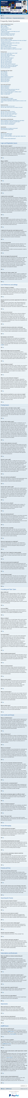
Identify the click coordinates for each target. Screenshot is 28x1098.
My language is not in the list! (6, 44)
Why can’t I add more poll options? (7, 57)
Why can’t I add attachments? (6, 61)
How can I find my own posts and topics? (8, 116)
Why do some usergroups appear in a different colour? (11, 91)
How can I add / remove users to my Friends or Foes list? (12, 107)
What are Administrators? (5, 85)
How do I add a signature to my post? (8, 55)
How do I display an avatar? (6, 46)
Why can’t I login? (4, 30)
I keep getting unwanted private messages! (9, 99)
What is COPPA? (4, 26)
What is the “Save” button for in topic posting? (9, 65)
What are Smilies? (4, 74)
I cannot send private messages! (7, 98)
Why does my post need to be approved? (8, 66)
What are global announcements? (7, 76)
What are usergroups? (5, 88)
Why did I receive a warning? (6, 62)
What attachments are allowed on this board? (9, 128)
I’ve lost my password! (5, 32)
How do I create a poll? (5, 56)
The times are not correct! (6, 41)
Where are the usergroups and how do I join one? (10, 89)
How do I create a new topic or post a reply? (9, 53)
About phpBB (13, 1034)
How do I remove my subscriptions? (7, 124)
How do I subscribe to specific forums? (8, 122)
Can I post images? (4, 75)
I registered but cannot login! (6, 29)
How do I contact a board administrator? (8, 138)
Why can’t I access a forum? (6, 60)
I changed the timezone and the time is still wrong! (10, 42)
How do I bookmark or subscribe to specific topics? (10, 121)
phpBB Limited (11, 1031)
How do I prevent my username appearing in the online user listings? (14, 40)
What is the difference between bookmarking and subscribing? (12, 120)
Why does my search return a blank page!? (9, 113)
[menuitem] (2, 16)
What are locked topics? (5, 80)
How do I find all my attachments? (7, 129)
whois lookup (9, 1057)
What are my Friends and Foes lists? (8, 106)
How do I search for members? (7, 115)
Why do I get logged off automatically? (8, 33)
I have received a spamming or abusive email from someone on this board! (13, 101)
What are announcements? (6, 77)
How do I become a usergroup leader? (8, 90)
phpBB (2, 344)
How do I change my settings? (6, 39)
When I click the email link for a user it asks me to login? (11, 48)
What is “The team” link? (5, 94)
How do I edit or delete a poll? (6, 59)
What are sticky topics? (5, 79)
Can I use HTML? (4, 73)
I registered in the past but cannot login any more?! (10, 31)
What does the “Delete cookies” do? (7, 35)
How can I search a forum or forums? (8, 111)
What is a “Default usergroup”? (6, 92)
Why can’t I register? (5, 27)
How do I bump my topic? (5, 67)
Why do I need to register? (6, 25)
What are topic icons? (5, 81)
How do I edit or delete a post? (6, 54)
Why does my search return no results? (8, 112)
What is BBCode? (4, 71)
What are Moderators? (5, 86)
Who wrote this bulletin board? (6, 133)
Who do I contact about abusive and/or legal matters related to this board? (13, 137)
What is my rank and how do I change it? (8, 47)
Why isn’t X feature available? (6, 134)
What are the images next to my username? (9, 45)
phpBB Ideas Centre (6, 1043)
